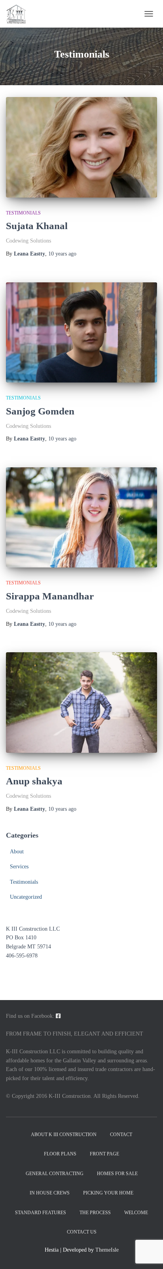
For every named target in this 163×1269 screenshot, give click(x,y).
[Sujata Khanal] (81, 147)
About (17, 852)
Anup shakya (34, 781)
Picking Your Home (108, 1193)
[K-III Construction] (19, 14)
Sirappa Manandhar (50, 596)
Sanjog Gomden (40, 411)
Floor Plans (60, 1154)
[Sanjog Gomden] (81, 332)
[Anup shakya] (81, 702)
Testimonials (23, 213)
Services (19, 867)
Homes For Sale (117, 1173)
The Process (95, 1212)
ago (62, 254)
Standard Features (40, 1212)
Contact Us (82, 1232)
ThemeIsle (107, 1250)
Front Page (104, 1154)
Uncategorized (26, 897)
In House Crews (50, 1193)
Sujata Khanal (37, 225)
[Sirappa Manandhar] (81, 517)
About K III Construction (64, 1134)
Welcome (136, 1212)
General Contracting (54, 1173)
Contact (121, 1134)
